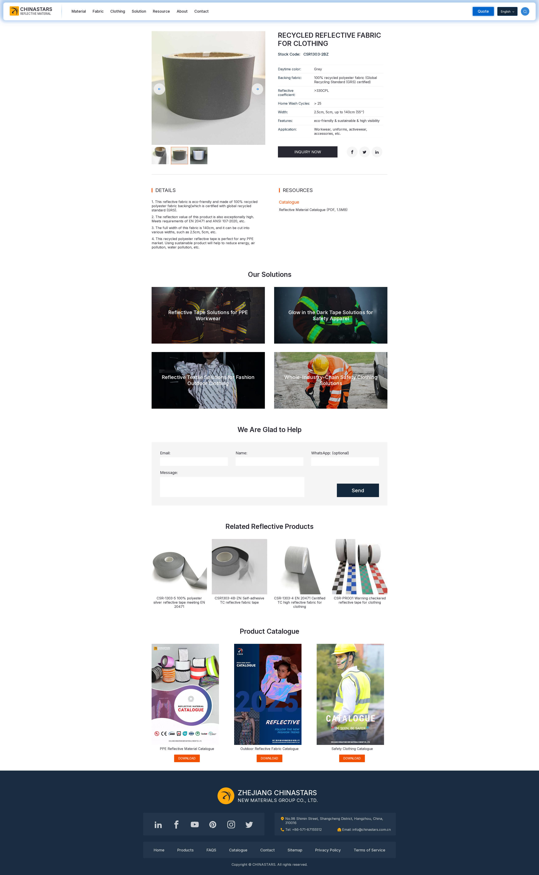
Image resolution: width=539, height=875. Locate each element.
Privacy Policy (328, 850)
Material (79, 11)
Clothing (117, 11)
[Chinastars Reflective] (194, 824)
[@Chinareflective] (249, 824)
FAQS (211, 850)
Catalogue (238, 850)
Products (185, 850)
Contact (201, 11)
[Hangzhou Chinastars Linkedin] (158, 824)
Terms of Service (369, 850)
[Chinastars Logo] (225, 795)
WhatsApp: (330, 453)
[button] (525, 11)
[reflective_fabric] (231, 824)
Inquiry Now (307, 151)
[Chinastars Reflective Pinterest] (213, 824)
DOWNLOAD (187, 758)
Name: (241, 453)
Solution (139, 11)
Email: (165, 453)
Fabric (98, 11)
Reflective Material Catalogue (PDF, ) (313, 210)
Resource (161, 11)
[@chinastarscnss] (176, 824)
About (182, 11)
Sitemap (295, 850)
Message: (169, 472)
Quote (483, 11)
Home (159, 850)
